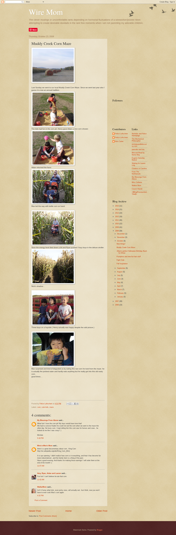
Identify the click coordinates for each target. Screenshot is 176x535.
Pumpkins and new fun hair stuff (129, 257)
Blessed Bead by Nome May (138, 154)
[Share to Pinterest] (77, 403)
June (119, 279)
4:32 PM (40, 496)
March (119, 289)
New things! (121, 244)
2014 (117, 209)
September (121, 268)
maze (51, 407)
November (121, 237)
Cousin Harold (137, 189)
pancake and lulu (138, 149)
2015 (117, 206)
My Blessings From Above (47, 420)
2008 (117, 231)
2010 (117, 224)
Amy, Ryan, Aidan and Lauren (49, 473)
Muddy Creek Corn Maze (126, 247)
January (120, 297)
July (119, 275)
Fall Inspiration (122, 264)
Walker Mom (136, 185)
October (120, 241)
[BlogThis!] (70, 403)
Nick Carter (119, 141)
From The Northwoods (136, 173)
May (119, 282)
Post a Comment (41, 500)
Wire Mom (46, 12)
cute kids (45, 407)
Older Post (101, 511)
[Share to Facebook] (75, 403)
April (119, 286)
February (120, 293)
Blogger (99, 530)
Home (68, 511)
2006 (117, 305)
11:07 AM (40, 466)
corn (39, 407)
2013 (117, 213)
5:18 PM (40, 438)
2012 (117, 217)
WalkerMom (42, 487)
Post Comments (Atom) (48, 516)
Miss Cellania (137, 182)
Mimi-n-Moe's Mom (44, 446)
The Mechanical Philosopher (138, 140)
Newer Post (35, 511)
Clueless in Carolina (139, 168)
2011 (117, 220)
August (120, 272)
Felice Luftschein (121, 134)
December (121, 234)
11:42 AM (40, 480)
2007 (117, 301)
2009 (117, 227)
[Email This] (67, 403)
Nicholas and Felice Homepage (139, 135)
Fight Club (120, 260)
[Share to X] (72, 403)
